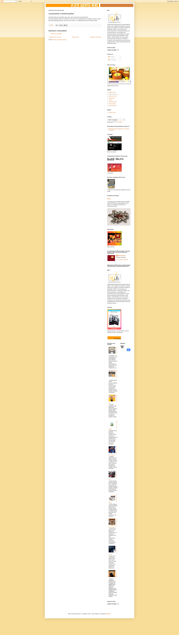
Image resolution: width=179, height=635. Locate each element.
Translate (119, 122)
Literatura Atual (112, 105)
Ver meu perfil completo (122, 259)
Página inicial (75, 37)
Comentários (112, 59)
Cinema (111, 100)
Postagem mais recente (55, 37)
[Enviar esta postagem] (56, 25)
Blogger (109, 613)
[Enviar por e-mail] (59, 25)
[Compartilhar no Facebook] (65, 25)
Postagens (112, 57)
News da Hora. (122, 255)
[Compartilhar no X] (63, 25)
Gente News (112, 98)
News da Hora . (112, 103)
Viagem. (116, 351)
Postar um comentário (56, 33)
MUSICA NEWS (113, 101)
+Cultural (116, 574)
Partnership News (113, 94)
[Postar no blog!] (61, 25)
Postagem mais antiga (95, 37)
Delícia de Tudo (113, 96)
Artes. (109, 198)
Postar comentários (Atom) (59, 39)
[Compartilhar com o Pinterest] (66, 25)
